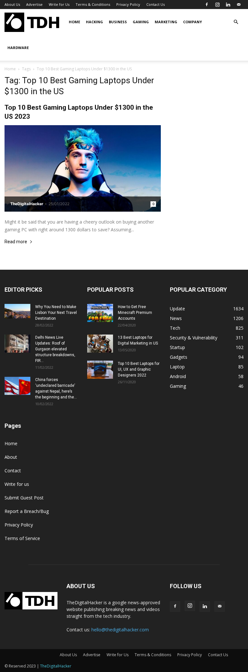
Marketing (166, 21)
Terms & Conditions (93, 4)
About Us (12, 4)
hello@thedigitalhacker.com (120, 630)
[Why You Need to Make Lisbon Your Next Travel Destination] (17, 311)
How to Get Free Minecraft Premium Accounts (135, 313)
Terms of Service (22, 538)
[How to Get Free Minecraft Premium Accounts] (100, 313)
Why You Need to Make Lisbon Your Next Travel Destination (56, 313)
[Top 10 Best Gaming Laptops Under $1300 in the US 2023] (83, 168)
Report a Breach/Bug (27, 511)
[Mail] (238, 4)
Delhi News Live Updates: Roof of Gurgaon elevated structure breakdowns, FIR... (55, 349)
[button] (235, 22)
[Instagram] (217, 4)
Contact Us (155, 4)
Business (118, 21)
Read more (16, 241)
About (11, 457)
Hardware (18, 47)
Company (192, 21)
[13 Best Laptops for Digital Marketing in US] (100, 344)
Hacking (94, 21)
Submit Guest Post (24, 498)
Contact (13, 470)
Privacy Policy (128, 4)
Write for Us (59, 4)
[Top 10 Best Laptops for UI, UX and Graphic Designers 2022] (100, 370)
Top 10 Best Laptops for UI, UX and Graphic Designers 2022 (139, 369)
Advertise (34, 4)
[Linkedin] (228, 4)
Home (74, 21)
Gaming (141, 21)
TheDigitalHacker (26, 203)
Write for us (17, 484)
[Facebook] (207, 4)
